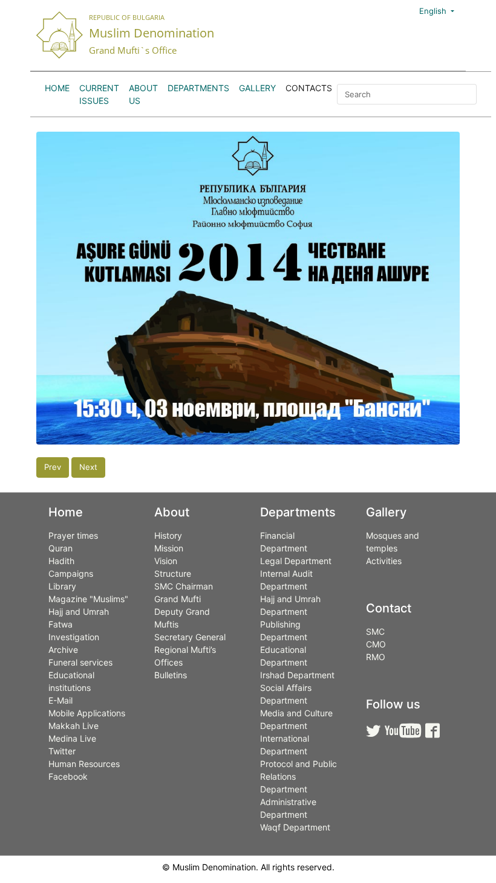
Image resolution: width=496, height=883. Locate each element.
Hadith (61, 561)
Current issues (99, 94)
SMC (375, 631)
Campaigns (70, 573)
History (168, 535)
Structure (172, 573)
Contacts (309, 88)
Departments (198, 88)
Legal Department (295, 561)
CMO (376, 644)
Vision (165, 561)
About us (143, 94)
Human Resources (84, 764)
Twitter (62, 751)
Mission (168, 548)
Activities (384, 561)
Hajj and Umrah (78, 611)
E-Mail (60, 700)
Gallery (257, 88)
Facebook (68, 776)
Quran (60, 548)
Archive (63, 649)
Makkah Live (73, 726)
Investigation (73, 637)
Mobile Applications (86, 713)
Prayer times (73, 535)
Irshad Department (297, 675)
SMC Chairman (183, 586)
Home (57, 88)
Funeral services (80, 662)
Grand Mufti (177, 599)
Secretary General (190, 637)
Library (62, 586)
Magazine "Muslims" (88, 599)
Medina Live (72, 738)
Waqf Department (295, 827)
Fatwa (60, 624)
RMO (375, 657)
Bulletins (170, 675)
